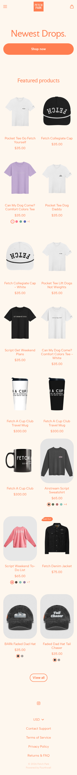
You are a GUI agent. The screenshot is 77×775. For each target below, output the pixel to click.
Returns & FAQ (39, 755)
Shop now (38, 49)
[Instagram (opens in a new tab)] (38, 703)
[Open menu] (5, 6)
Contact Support (38, 728)
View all (39, 678)
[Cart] (72, 6)
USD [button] (36, 719)
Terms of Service (38, 737)
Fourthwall (45, 767)
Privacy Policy (38, 746)
